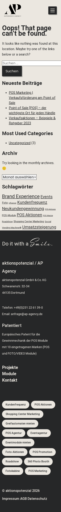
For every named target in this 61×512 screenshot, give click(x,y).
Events (46, 196)
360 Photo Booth (38, 461)
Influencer (12, 203)
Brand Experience (21, 196)
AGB (23, 499)
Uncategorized (19, 143)
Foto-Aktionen (15, 452)
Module (9, 373)
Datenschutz (37, 499)
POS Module (48, 216)
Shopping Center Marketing (29, 221)
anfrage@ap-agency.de (27, 314)
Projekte (10, 367)
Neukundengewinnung (23, 208)
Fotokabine (13, 471)
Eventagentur (38, 433)
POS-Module (9, 215)
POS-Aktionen (50, 209)
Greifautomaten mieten (20, 423)
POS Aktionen (29, 214)
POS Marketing (37, 471)
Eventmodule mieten (18, 442)
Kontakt (9, 380)
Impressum (10, 499)
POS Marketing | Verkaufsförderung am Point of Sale (32, 98)
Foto (5, 202)
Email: (6, 314)
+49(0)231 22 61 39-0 (28, 307)
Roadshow (7, 221)
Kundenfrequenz (32, 202)
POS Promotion (42, 452)
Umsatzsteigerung (39, 227)
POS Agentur (14, 433)
